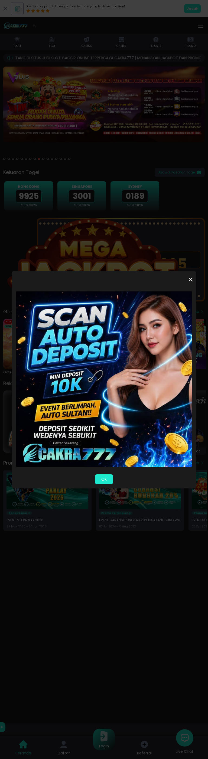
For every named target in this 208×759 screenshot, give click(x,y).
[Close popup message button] (190, 279)
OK (104, 479)
